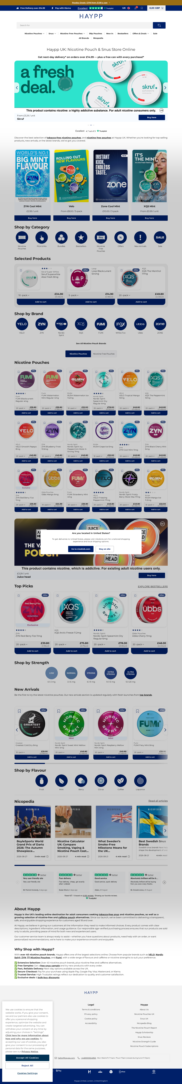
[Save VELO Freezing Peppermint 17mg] (96, 471)
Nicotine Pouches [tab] (78, 354)
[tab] (29, 763)
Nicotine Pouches (33, 33)
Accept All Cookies (27, 1058)
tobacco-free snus (109, 914)
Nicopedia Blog (144, 1023)
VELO (151, 954)
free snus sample (50, 965)
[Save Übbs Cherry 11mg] (135, 596)
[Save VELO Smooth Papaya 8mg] (19, 423)
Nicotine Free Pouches (71, 33)
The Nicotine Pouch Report (144, 1028)
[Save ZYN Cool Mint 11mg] (122, 423)
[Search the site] (159, 25)
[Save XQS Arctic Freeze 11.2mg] (58, 596)
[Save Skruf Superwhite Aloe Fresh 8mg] (21, 270)
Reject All (27, 1065)
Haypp (144, 1004)
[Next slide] (165, 87)
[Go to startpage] (91, 16)
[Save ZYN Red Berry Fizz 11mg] (19, 471)
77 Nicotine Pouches (38, 957)
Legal (91, 1004)
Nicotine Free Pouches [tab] (104, 354)
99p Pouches (95, 33)
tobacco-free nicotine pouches (64, 137)
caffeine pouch (66, 917)
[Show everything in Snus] (55, 33)
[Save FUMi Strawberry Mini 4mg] (70, 471)
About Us (144, 1009)
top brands (146, 695)
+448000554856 (88, 1058)
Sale (155, 33)
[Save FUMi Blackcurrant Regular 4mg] (19, 372)
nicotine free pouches (99, 137)
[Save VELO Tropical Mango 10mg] (122, 372)
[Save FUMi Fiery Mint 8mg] (137, 711)
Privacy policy (91, 1014)
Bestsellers (123, 33)
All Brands (84, 38)
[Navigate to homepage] (91, 991)
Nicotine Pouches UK (144, 1014)
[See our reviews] (95, 8)
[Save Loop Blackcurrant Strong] (71, 270)
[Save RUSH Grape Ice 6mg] (96, 423)
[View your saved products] (142, 8)
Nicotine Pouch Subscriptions (144, 1046)
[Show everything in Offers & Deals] (148, 33)
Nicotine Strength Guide (144, 1041)
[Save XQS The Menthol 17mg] (121, 270)
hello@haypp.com (66, 1058)
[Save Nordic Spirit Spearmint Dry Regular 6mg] (96, 372)
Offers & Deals (139, 33)
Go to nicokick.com (80, 549)
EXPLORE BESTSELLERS (153, 586)
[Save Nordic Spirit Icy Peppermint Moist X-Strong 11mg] (70, 423)
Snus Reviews (144, 1037)
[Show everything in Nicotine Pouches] (43, 33)
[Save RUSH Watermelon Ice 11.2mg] (70, 372)
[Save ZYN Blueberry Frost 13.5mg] (45, 423)
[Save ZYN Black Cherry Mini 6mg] (148, 423)
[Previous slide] (16, 87)
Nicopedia (98, 38)
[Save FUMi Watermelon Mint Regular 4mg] (45, 372)
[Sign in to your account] (135, 8)
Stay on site (104, 549)
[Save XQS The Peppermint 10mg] (148, 372)
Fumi (59, 957)
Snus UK (144, 1018)
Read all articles (158, 800)
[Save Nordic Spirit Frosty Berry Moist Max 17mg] (122, 471)
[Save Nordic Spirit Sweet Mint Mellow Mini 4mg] (58, 711)
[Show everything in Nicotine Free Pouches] (84, 33)
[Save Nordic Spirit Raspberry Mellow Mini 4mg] (98, 711)
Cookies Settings (27, 1073)
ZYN (23, 957)
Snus (51, 33)
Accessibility (91, 1023)
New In (109, 33)
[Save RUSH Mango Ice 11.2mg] (148, 471)
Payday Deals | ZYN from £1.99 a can (90, 2)
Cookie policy (91, 1018)
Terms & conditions (91, 1009)
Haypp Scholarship (144, 1032)
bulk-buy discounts (49, 977)
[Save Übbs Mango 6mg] (45, 471)
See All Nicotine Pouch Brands (91, 343)
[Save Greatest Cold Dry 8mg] (19, 711)
